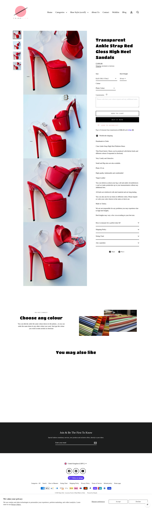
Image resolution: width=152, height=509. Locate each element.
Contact (106, 12)
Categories (60, 12)
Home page (117, 483)
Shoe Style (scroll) (78, 12)
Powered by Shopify (92, 492)
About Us (95, 12)
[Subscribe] (95, 443)
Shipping (98, 66)
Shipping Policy (101, 229)
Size (97, 74)
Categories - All (35, 483)
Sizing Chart (100, 236)
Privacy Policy (85, 483)
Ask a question (100, 243)
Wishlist (115, 12)
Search (44, 483)
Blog (124, 12)
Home (49, 12)
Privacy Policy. (16, 504)
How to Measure (53, 483)
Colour (98, 83)
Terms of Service (97, 483)
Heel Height (124, 74)
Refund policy (108, 483)
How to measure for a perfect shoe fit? (108, 223)
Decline (138, 501)
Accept (118, 501)
